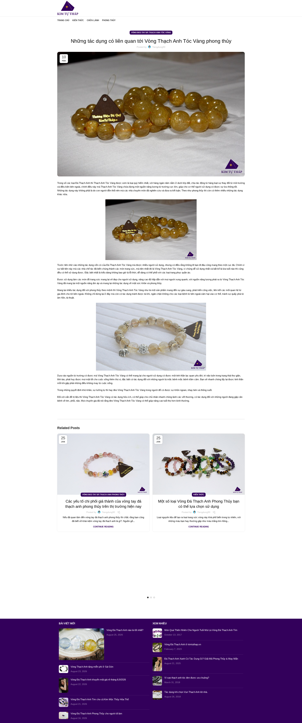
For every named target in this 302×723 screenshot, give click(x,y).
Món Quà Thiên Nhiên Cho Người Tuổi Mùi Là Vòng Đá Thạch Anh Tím (200, 630)
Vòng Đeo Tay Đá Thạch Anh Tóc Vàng (151, 32)
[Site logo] (67, 8)
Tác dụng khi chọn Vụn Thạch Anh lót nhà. (186, 692)
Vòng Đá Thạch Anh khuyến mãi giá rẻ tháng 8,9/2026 (98, 679)
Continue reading (103, 527)
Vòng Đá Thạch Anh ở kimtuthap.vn (182, 644)
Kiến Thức (198, 494)
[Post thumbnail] (81, 644)
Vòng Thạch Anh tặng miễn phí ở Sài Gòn (92, 666)
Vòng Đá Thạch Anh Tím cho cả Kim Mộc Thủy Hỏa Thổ (100, 699)
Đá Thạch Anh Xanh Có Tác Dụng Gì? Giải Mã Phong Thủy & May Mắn (201, 658)
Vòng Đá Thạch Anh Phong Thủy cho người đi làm (96, 713)
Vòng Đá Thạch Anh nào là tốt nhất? (124, 630)
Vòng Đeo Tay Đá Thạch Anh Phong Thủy (103, 494)
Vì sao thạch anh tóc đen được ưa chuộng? (186, 677)
